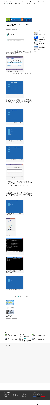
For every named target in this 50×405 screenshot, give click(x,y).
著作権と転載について (7, 394)
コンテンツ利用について (15, 395)
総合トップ (5, 3)
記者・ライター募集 (24, 396)
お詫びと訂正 (23, 397)
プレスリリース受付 (24, 394)
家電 (11, 3)
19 (15, 296)
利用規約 (14, 393)
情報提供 (14, 397)
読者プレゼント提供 (6, 395)
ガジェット (16, 3)
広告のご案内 (6, 396)
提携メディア (23, 395)
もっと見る (35, 51)
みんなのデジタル (19, 3)
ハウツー (36, 3)
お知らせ (5, 393)
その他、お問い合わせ (7, 397)
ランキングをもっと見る (36, 49)
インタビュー (34, 3)
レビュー (29, 3)
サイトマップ (14, 394)
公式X (27, 3)
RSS (13, 396)
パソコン (7, 3)
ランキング (25, 3)
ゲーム (13, 3)
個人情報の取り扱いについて (25, 393)
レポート (31, 3)
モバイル (10, 3)
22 (20, 296)
